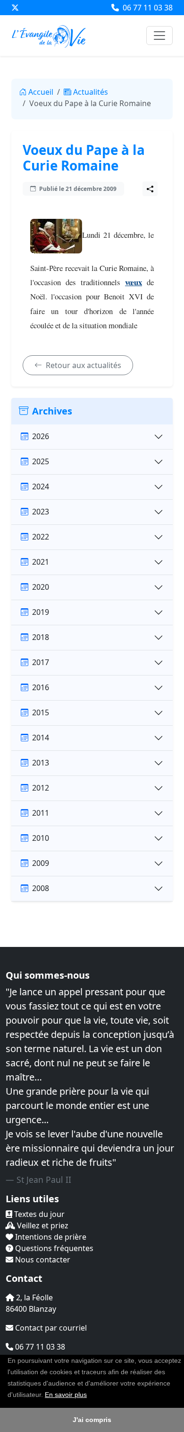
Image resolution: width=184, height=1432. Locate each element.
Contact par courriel (50, 1328)
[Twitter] (15, 7)
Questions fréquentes (53, 1248)
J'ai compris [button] (92, 1419)
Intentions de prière (49, 1237)
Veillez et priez (41, 1225)
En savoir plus (66, 1394)
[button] (90, 1395)
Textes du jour (38, 1214)
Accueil (40, 92)
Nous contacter (41, 1259)
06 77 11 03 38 (147, 7)
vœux (133, 282)
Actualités (90, 92)
